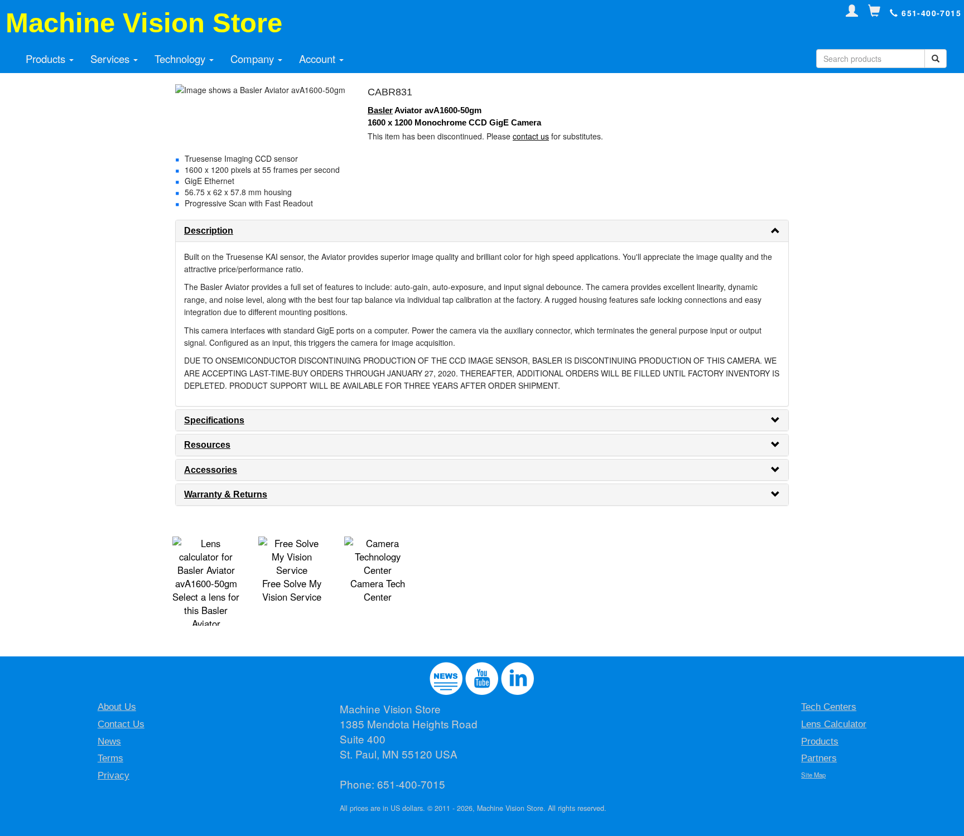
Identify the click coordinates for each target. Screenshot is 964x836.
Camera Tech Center (377, 590)
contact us (531, 136)
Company (253, 58)
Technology (181, 58)
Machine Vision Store (144, 23)
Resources (207, 445)
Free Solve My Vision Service (291, 590)
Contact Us (121, 724)
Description (208, 230)
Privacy (113, 775)
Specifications (214, 420)
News (109, 741)
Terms (110, 758)
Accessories (210, 470)
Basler (380, 110)
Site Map (813, 774)
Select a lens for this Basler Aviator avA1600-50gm (205, 617)
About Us (117, 707)
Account (318, 58)
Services (111, 58)
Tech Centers (828, 707)
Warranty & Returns (225, 494)
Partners (819, 758)
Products (47, 58)
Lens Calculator (833, 724)
